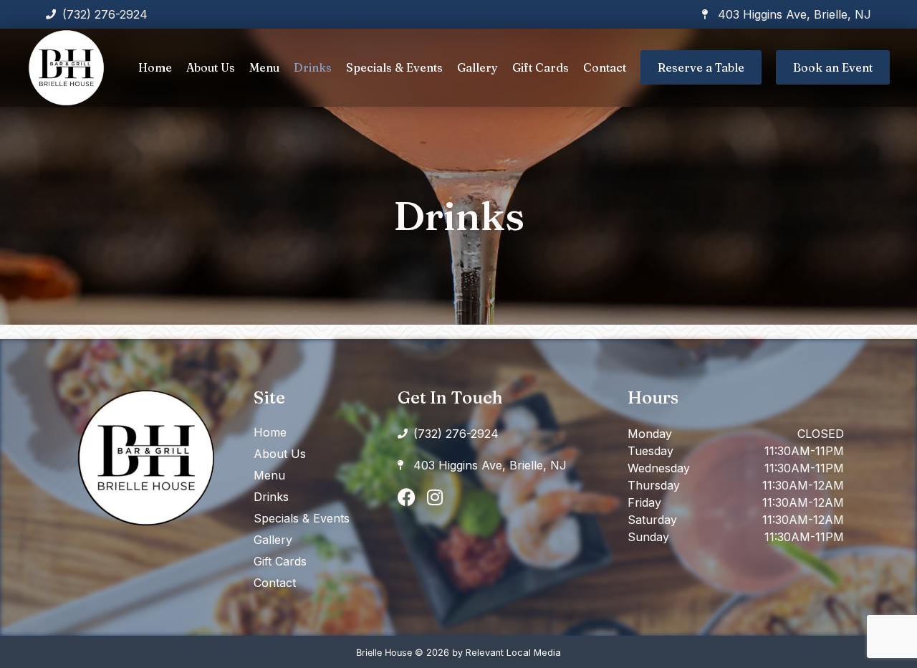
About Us (210, 67)
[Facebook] (407, 497)
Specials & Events (394, 67)
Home (155, 67)
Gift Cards (540, 67)
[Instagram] (435, 497)
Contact (604, 67)
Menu (264, 67)
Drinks (313, 67)
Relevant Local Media (513, 652)
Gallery (477, 67)
